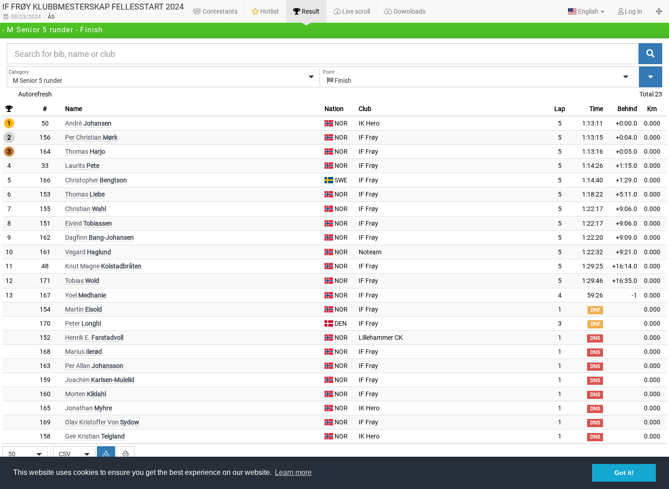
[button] (586, 11)
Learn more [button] (293, 472)
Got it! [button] (624, 472)
